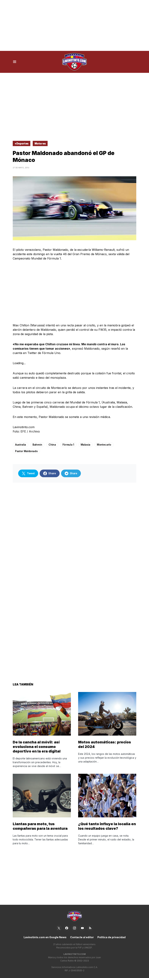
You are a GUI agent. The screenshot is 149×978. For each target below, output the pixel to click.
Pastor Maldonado (26, 451)
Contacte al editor (82, 937)
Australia (20, 444)
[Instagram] (74, 928)
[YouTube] (82, 928)
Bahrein (37, 444)
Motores (40, 143)
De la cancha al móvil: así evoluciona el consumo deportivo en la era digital (37, 746)
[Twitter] (59, 928)
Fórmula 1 (68, 444)
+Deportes (22, 143)
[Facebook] (67, 928)
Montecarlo (104, 444)
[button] (15, 62)
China (52, 444)
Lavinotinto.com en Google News (45, 937)
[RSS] (90, 928)
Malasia (85, 444)
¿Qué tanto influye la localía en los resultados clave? (107, 826)
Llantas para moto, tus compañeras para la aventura (40, 826)
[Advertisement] (74, 25)
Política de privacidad (111, 937)
